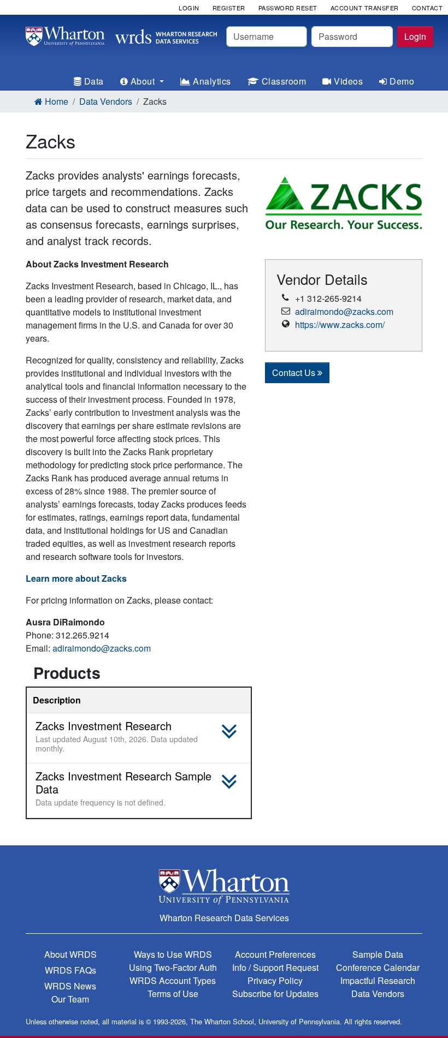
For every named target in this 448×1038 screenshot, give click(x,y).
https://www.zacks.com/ (340, 324)
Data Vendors (105, 101)
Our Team (70, 999)
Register (229, 7)
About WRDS (70, 954)
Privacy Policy (275, 980)
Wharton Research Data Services (224, 917)
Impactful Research (377, 980)
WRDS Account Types (172, 980)
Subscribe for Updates (275, 993)
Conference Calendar (378, 967)
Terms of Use (173, 993)
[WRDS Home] (121, 34)
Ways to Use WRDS (173, 954)
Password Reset (287, 7)
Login (415, 36)
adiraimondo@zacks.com (101, 648)
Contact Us (294, 372)
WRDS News (70, 986)
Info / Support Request (275, 967)
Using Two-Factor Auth (173, 967)
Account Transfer (365, 7)
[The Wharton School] (224, 886)
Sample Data (377, 954)
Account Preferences (275, 954)
